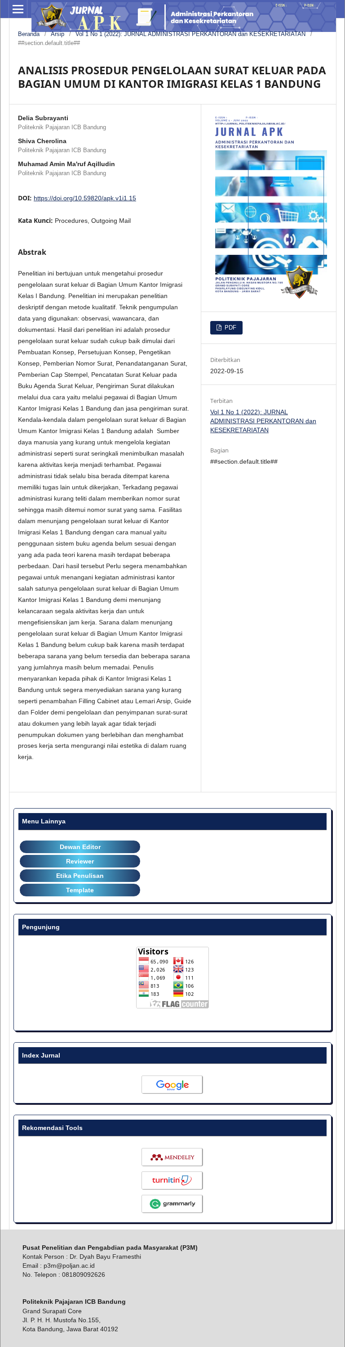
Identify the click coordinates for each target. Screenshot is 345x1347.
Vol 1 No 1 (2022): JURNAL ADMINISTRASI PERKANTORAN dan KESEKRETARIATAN (190, 34)
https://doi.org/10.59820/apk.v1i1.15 (85, 198)
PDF (229, 327)
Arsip (57, 34)
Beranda (29, 34)
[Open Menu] (18, 9)
